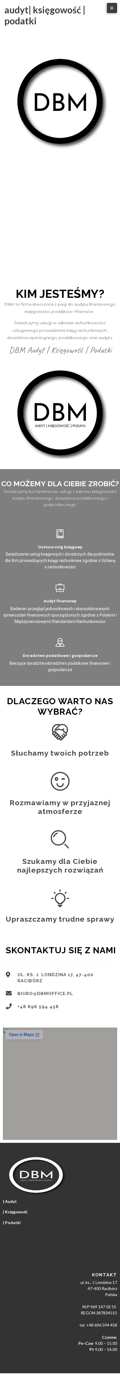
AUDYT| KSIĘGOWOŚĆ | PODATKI (44, 15)
